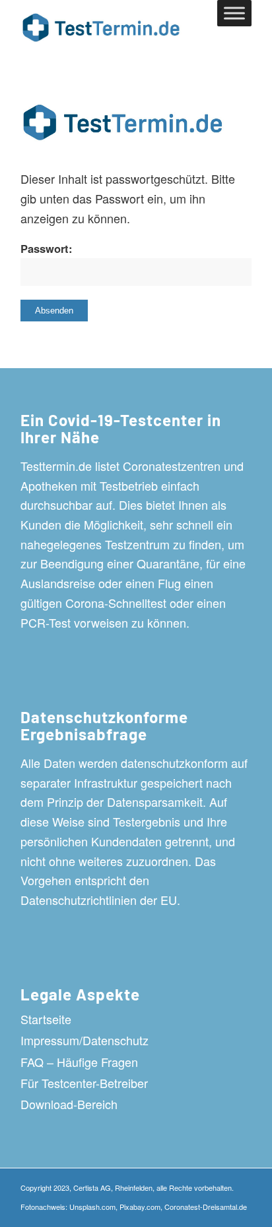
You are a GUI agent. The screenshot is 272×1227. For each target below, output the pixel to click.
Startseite (45, 1018)
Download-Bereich (69, 1103)
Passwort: (46, 248)
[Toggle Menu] (234, 13)
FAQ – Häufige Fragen (79, 1061)
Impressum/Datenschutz (84, 1040)
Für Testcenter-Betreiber (84, 1082)
